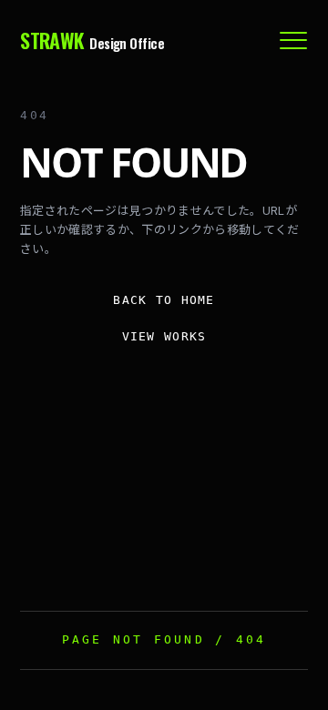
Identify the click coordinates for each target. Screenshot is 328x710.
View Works (164, 336)
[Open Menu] (293, 40)
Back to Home (164, 300)
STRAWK (92, 41)
